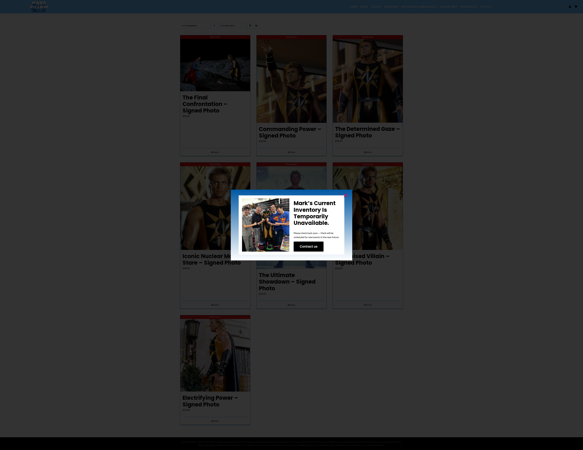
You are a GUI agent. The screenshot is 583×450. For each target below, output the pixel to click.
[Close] (345, 195)
